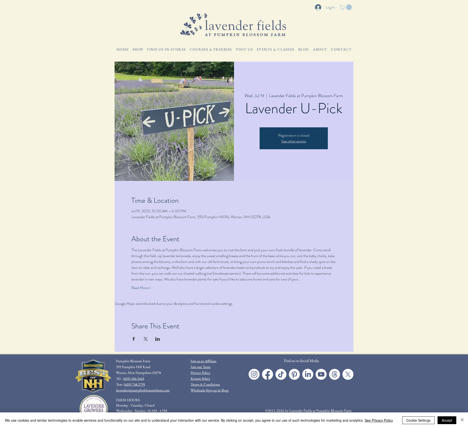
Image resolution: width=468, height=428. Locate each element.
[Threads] (334, 374)
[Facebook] (267, 374)
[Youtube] (321, 374)
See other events (293, 141)
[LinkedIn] (307, 374)
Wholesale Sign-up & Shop (210, 390)
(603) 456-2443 (133, 378)
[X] (347, 374)
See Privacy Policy (379, 420)
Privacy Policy (200, 372)
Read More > (141, 287)
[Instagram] (254, 374)
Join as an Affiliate (204, 361)
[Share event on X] (145, 339)
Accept (447, 420)
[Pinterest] (294, 374)
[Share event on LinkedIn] (157, 339)
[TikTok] (280, 374)
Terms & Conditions (205, 384)
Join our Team (201, 366)
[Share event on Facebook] (133, 339)
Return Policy (200, 378)
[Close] (462, 420)
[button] (346, 7)
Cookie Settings (418, 420)
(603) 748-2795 (134, 384)
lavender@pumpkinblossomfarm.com (143, 390)
